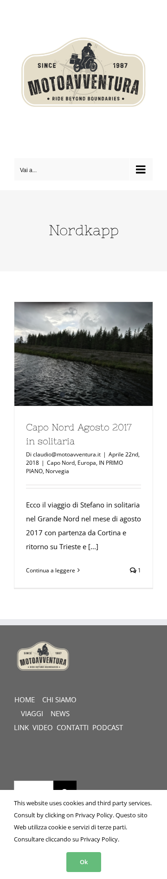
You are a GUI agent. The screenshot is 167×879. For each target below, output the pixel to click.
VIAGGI (32, 713)
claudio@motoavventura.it (67, 454)
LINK (21, 727)
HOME (24, 699)
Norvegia (57, 471)
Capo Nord (61, 463)
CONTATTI (73, 727)
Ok (84, 862)
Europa (86, 463)
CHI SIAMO (59, 699)
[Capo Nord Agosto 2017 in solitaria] (83, 354)
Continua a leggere (50, 570)
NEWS (60, 713)
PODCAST (107, 727)
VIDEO (42, 727)
